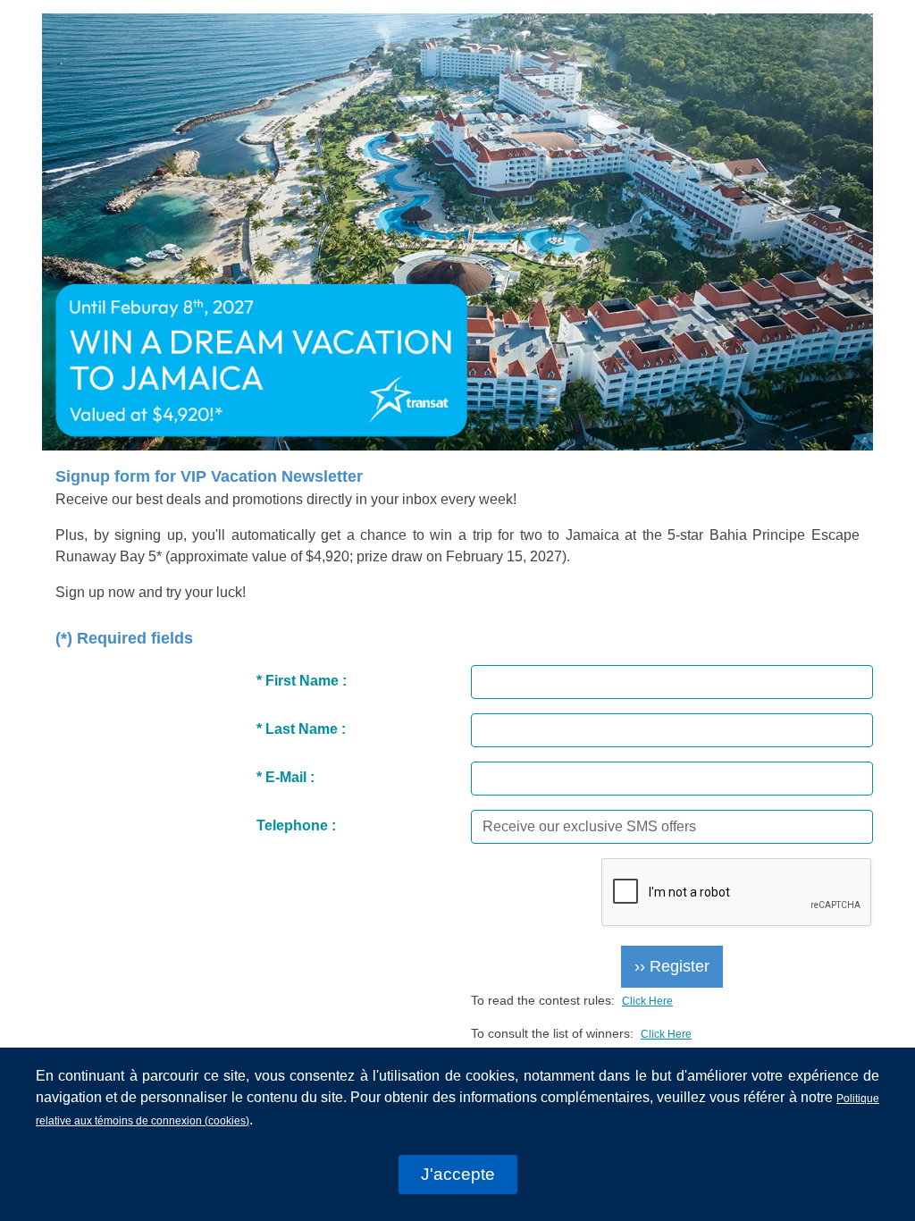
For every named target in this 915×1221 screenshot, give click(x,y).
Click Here (647, 1001)
